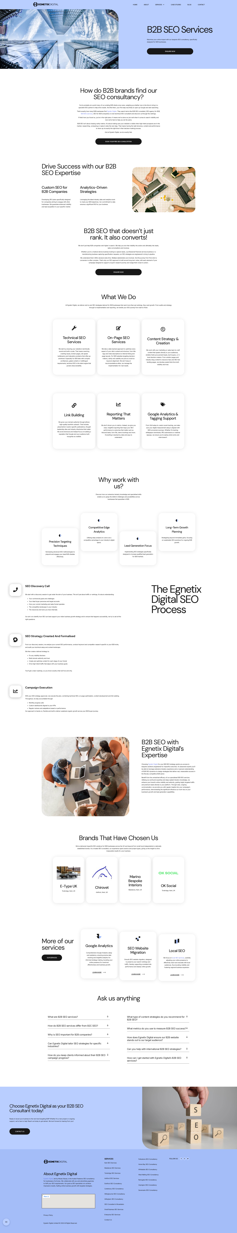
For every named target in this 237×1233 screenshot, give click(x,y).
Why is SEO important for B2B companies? (70, 1034)
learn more (96, 972)
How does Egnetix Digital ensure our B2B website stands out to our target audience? (153, 1039)
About (146, 5)
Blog (189, 5)
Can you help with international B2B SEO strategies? (154, 1049)
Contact (201, 5)
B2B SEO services (87, 114)
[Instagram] (184, 1158)
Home (135, 5)
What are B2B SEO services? (63, 1016)
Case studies (176, 5)
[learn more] (104, 972)
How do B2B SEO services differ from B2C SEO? (73, 1025)
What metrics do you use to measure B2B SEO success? (156, 1028)
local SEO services (178, 958)
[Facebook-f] (181, 1158)
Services (158, 5)
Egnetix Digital (111, 111)
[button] (79, 1017)
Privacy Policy (48, 1215)
